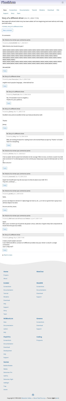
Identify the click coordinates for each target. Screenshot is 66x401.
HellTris (6, 376)
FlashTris (7, 337)
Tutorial (34, 10)
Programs (40, 340)
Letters (6, 329)
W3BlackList (8, 318)
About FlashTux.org (39, 398)
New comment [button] (7, 30)
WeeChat (40, 271)
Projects (6, 275)
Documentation (24, 10)
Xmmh (5, 389)
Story (12, 13)
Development (8, 351)
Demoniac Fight (8, 379)
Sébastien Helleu (26, 398)
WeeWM (40, 283)
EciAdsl (6, 283)
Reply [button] (4, 71)
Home (6, 271)
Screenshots (13, 10)
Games (6, 362)
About (5, 278)
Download (51, 10)
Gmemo (40, 318)
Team (18, 13)
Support (5, 13)
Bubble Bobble (8, 365)
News (5, 10)
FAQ (58, 10)
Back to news (8, 255)
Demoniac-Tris (8, 372)
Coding (39, 337)
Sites (5, 322)
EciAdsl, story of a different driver (13, 26)
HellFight (6, 383)
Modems (42, 10)
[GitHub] (33, 395)
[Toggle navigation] (62, 2)
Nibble (5, 369)
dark (57, 398)
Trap (5, 386)
